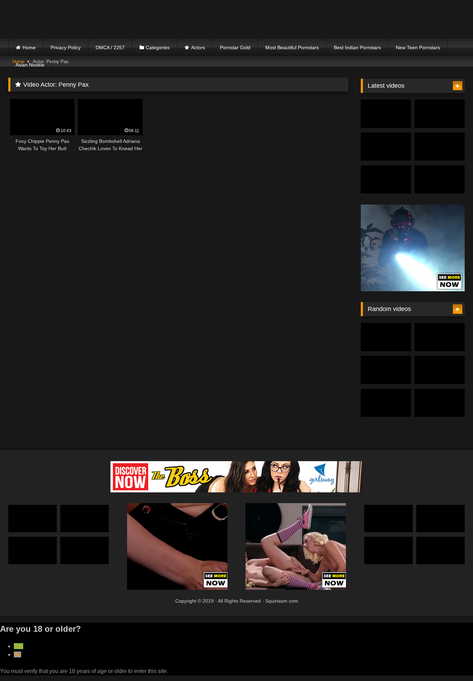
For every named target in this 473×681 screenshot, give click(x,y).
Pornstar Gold (235, 47)
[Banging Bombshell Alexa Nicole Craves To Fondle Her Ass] (84, 550)
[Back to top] (451, 660)
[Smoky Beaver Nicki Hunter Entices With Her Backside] (386, 114)
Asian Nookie (30, 65)
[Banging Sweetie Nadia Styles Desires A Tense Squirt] (388, 518)
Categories (158, 47)
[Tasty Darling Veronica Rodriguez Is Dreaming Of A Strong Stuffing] (439, 403)
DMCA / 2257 (110, 47)
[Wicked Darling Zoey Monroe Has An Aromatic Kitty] (386, 146)
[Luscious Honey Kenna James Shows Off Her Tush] (386, 337)
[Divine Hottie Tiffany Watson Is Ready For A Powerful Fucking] (440, 550)
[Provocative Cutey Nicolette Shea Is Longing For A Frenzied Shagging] (386, 179)
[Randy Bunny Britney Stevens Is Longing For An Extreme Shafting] (386, 403)
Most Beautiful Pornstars (292, 47)
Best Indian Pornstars (357, 47)
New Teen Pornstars (418, 47)
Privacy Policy (66, 47)
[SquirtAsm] (60, 19)
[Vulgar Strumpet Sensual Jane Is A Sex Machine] (439, 337)
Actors (198, 47)
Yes (18, 646)
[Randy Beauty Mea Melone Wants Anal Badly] (388, 550)
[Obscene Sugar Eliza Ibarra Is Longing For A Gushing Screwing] (439, 146)
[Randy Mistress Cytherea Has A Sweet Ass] (84, 518)
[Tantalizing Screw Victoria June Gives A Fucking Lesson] (386, 370)
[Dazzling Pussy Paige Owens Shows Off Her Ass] (439, 114)
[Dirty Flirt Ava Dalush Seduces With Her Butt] (439, 370)
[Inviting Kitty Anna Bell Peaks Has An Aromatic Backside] (439, 179)
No (17, 654)
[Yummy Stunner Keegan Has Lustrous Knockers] (440, 518)
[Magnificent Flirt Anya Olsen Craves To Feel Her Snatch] (32, 518)
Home (29, 47)
